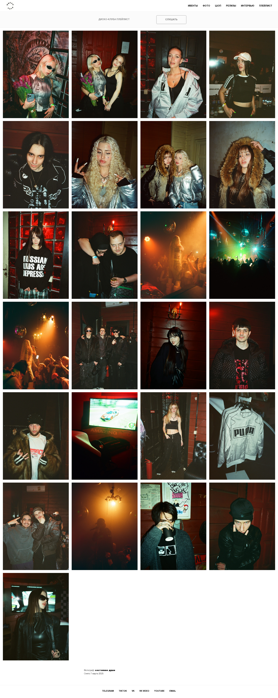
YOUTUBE (159, 691)
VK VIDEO (144, 691)
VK (133, 691)
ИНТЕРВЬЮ (247, 6)
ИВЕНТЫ (193, 6)
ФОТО (206, 6)
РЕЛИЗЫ (231, 6)
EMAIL (172, 691)
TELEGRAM (108, 691)
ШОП (218, 6)
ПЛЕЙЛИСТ (265, 6)
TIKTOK (123, 691)
